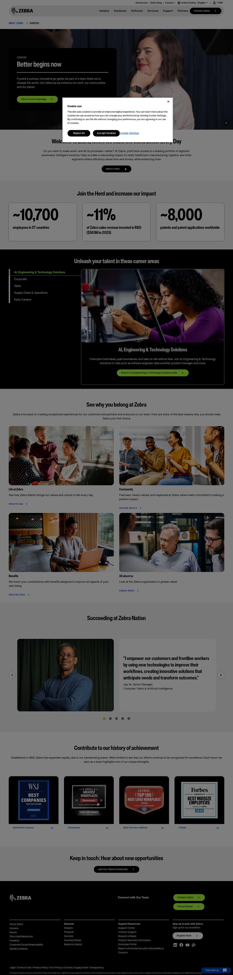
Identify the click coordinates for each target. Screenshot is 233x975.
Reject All (79, 133)
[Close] (168, 101)
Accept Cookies (106, 133)
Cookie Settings (129, 133)
